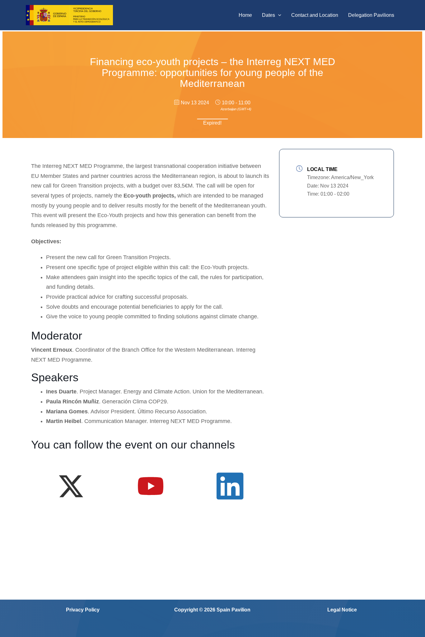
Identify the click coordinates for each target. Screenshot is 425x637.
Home (245, 15)
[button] (278, 15)
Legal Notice (342, 609)
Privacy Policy (83, 609)
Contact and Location (314, 15)
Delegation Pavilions (371, 15)
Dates (268, 15)
